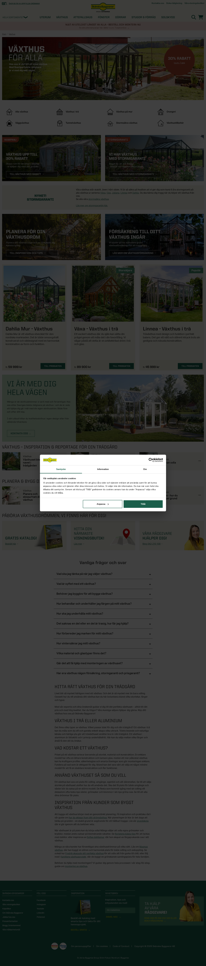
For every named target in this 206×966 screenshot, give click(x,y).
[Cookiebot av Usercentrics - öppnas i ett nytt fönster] (150, 460)
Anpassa (101, 504)
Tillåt (143, 504)
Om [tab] (145, 469)
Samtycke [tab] (61, 469)
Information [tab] (103, 469)
